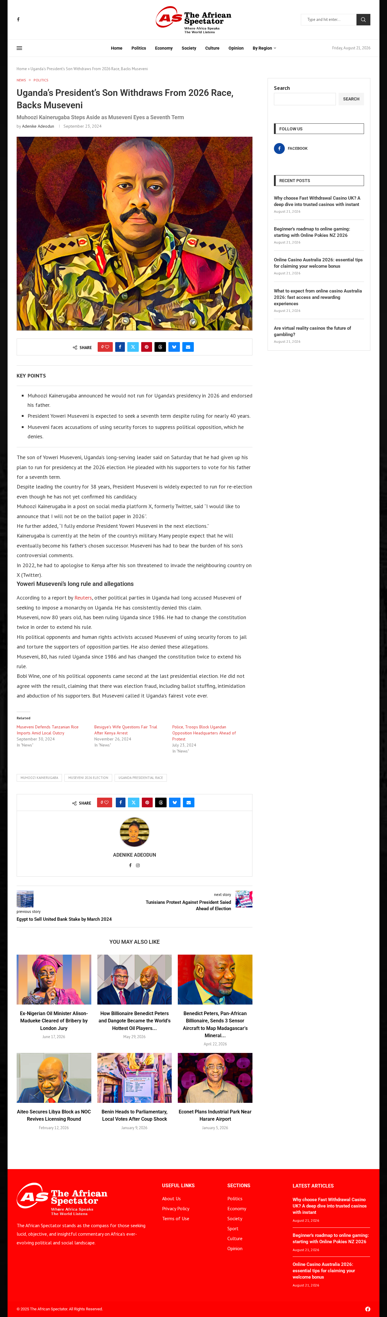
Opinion (236, 48)
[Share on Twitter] (133, 347)
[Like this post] (107, 347)
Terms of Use (175, 1218)
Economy (164, 48)
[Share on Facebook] (120, 347)
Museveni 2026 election (88, 778)
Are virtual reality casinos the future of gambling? (312, 331)
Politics (139, 48)
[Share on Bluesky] (174, 347)
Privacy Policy (175, 1208)
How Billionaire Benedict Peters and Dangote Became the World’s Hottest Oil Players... (135, 1021)
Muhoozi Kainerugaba (39, 778)
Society (189, 48)
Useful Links (178, 1185)
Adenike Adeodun (38, 126)
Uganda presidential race (141, 778)
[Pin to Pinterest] (146, 347)
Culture (212, 48)
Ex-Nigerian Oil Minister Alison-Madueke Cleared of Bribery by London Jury (54, 1021)
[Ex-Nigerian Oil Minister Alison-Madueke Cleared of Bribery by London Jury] (54, 979)
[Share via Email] (188, 347)
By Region (262, 48)
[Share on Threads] (160, 347)
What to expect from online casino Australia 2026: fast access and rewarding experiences (318, 297)
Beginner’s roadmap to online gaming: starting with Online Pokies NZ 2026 (312, 232)
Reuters (82, 597)
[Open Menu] (19, 48)
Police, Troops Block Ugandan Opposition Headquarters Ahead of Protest (204, 733)
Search (363, 19)
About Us (171, 1198)
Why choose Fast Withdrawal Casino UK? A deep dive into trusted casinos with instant (317, 201)
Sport (233, 1228)
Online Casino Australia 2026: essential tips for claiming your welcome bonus (318, 263)
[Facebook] (18, 19)
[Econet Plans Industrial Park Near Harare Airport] (215, 1078)
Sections (238, 1185)
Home (116, 48)
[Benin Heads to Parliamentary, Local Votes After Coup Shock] (134, 1078)
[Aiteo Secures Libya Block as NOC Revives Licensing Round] (54, 1078)
